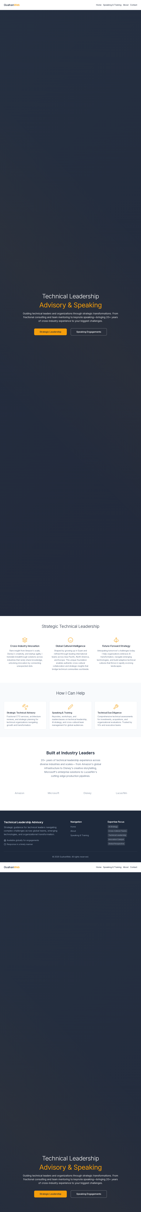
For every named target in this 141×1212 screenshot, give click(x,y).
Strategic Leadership (50, 331)
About (125, 5)
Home (98, 5)
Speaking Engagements (88, 331)
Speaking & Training (112, 5)
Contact (133, 5)
